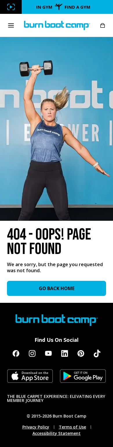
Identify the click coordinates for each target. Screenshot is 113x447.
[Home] (57, 25)
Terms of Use (72, 427)
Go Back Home (56, 288)
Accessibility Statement (56, 433)
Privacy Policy (35, 427)
